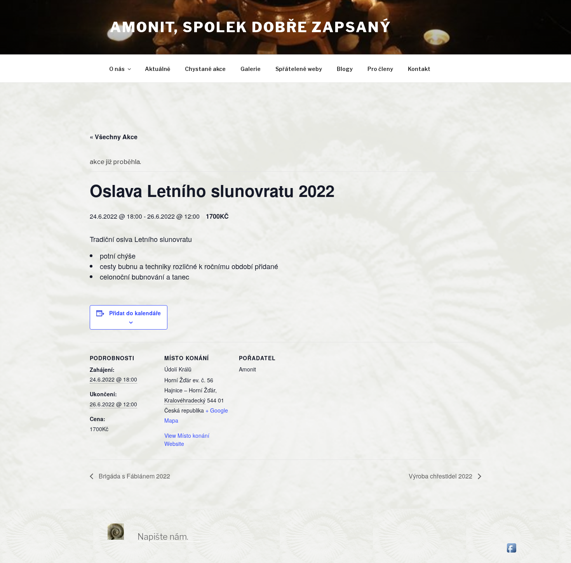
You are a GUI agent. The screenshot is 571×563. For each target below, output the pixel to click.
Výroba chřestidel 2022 (441, 475)
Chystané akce (205, 69)
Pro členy (380, 69)
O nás (117, 69)
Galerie (250, 69)
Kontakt (419, 69)
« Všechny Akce (114, 136)
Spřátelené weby (298, 69)
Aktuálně (157, 69)
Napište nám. (163, 537)
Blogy (345, 69)
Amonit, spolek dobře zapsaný (251, 27)
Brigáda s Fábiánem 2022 (133, 475)
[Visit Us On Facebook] (511, 552)
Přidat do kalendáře (135, 313)
